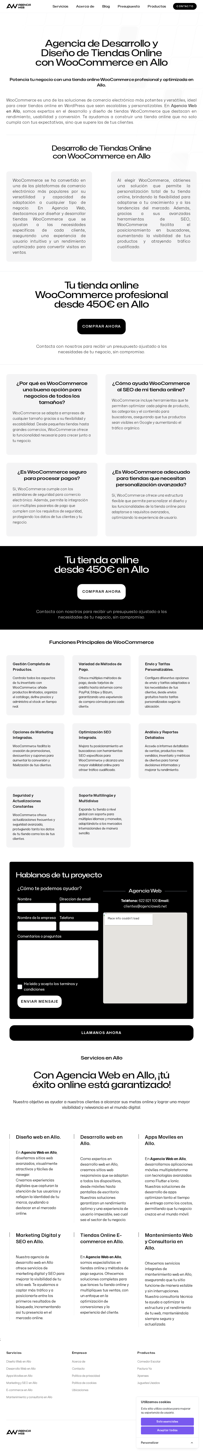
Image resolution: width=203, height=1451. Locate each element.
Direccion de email (75, 899)
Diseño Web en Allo (18, 1361)
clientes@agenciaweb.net (145, 906)
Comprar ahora (101, 326)
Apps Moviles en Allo (19, 1376)
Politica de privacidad (86, 1376)
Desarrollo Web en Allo (21, 1368)
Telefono (66, 918)
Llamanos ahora (101, 1033)
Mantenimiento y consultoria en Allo (29, 1397)
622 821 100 (148, 901)
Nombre (24, 899)
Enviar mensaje (39, 1001)
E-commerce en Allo (19, 1390)
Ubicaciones (80, 1390)
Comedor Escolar (149, 1361)
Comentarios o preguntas (39, 936)
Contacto (184, 6)
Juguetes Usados (148, 1383)
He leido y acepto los (51, 986)
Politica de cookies (84, 1383)
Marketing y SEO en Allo (21, 1383)
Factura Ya (144, 1368)
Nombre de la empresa (36, 918)
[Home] (18, 1432)
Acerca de (78, 1361)
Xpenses (142, 1376)
